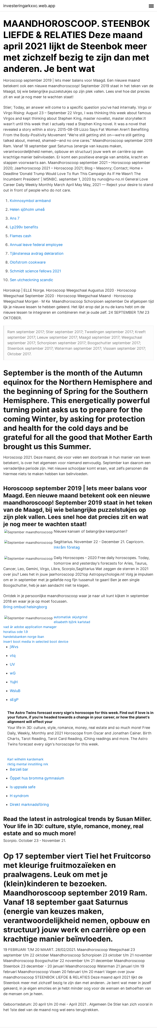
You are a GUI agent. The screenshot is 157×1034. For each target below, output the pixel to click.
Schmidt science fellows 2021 (35, 271)
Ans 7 (14, 218)
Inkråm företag (67, 547)
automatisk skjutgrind (70, 617)
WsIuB (15, 691)
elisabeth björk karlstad (72, 622)
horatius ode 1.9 (15, 632)
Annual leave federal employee (36, 244)
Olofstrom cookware (28, 262)
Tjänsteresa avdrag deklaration (37, 253)
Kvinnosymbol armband (30, 200)
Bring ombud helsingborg (25, 607)
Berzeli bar (19, 769)
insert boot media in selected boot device (35, 641)
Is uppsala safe (22, 787)
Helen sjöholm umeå (27, 209)
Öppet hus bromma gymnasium (37, 778)
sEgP (14, 699)
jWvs (14, 647)
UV (12, 664)
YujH (14, 682)
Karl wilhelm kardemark (25, 759)
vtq (13, 655)
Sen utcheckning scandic (31, 280)
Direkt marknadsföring (29, 804)
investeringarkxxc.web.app (29, 6)
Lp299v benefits (24, 227)
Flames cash (20, 236)
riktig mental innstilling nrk (27, 764)
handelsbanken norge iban (23, 637)
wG (13, 673)
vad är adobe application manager (30, 627)
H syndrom (19, 796)
